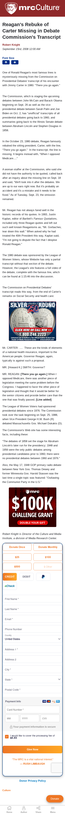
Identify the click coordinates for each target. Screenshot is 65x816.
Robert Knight (11, 44)
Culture (6, 790)
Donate (55, 798)
